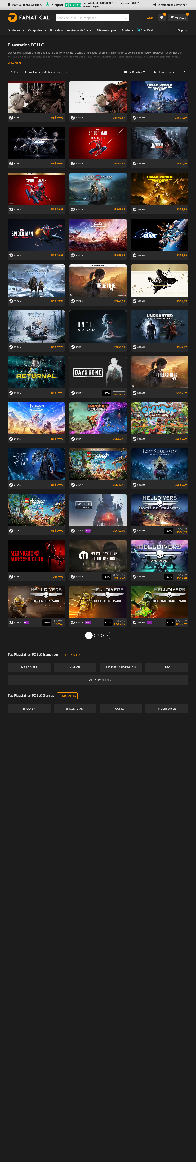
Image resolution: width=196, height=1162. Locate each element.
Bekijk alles (71, 654)
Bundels (55, 30)
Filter (17, 72)
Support (183, 30)
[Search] (124, 17)
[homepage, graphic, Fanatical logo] (29, 17)
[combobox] (98, 17)
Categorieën (35, 30)
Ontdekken (14, 30)
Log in (150, 17)
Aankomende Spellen (80, 30)
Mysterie (127, 30)
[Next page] (107, 635)
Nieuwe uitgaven (107, 30)
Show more (14, 62)
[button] (25, 5)
